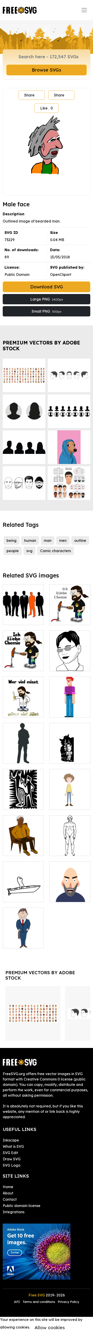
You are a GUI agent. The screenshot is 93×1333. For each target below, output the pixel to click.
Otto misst (16, 711)
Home (8, 1187)
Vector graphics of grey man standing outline (23, 752)
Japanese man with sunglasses (69, 662)
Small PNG (46, 311)
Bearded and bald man (70, 893)
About (8, 1193)
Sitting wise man (22, 849)
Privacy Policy (68, 1302)
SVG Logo (11, 1165)
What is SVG (13, 1146)
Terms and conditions (39, 1302)
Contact (10, 1199)
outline (80, 540)
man (47, 540)
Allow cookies (50, 1327)
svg (29, 551)
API (17, 1302)
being (11, 540)
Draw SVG (12, 1159)
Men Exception (20, 618)
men (63, 540)
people (13, 551)
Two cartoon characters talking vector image (23, 795)
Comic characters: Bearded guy (69, 613)
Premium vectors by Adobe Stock (41, 345)
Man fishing (18, 896)
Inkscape (11, 1140)
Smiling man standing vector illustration (70, 752)
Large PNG (46, 299)
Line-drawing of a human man (70, 847)
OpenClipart (60, 274)
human (30, 540)
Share (29, 95)
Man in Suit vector (23, 939)
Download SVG (46, 287)
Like (46, 108)
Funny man (63, 803)
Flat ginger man (68, 711)
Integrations (13, 1212)
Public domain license (21, 1205)
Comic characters (55, 551)
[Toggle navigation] (84, 10)
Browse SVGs (46, 70)
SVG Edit (10, 1152)
